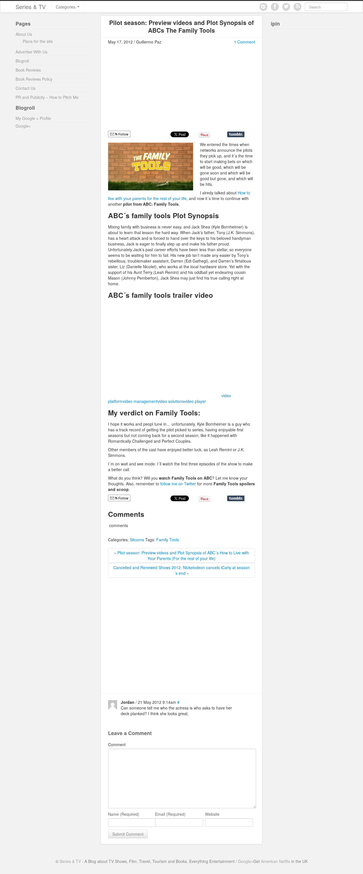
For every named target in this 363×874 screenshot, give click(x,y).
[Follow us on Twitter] (286, 7)
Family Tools (167, 539)
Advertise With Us (31, 52)
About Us (24, 34)
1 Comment (244, 42)
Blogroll (22, 61)
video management (140, 401)
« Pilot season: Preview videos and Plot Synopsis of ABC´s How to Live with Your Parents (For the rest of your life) (181, 555)
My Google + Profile (33, 118)
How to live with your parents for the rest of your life (179, 195)
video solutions (170, 401)
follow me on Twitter (178, 483)
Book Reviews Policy (34, 79)
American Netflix (275, 861)
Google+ (23, 126)
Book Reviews (28, 70)
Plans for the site (38, 41)
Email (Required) (170, 814)
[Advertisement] (155, 90)
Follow (122, 134)
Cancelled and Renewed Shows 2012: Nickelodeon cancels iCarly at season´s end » (181, 570)
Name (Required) (123, 814)
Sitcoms (137, 539)
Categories (66, 7)
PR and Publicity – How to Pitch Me (47, 97)
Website (212, 814)
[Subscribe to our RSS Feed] (297, 7)
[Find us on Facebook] (275, 7)
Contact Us (25, 88)
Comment (117, 744)
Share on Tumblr (235, 134)
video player (195, 401)
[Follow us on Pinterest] (263, 7)
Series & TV (31, 7)
